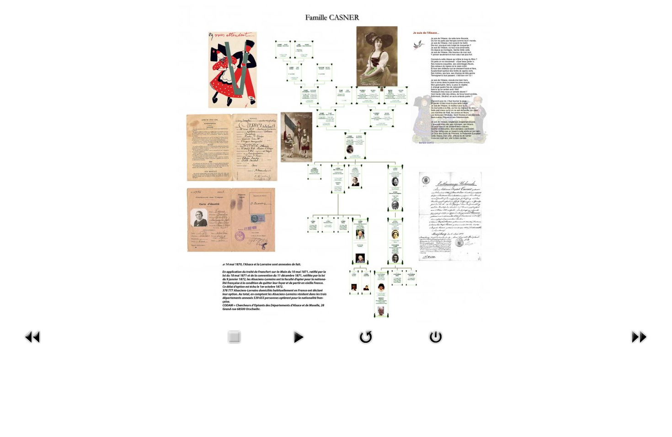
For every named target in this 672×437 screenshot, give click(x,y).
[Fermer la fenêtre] (436, 345)
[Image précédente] (33, 345)
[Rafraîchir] (366, 345)
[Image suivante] (639, 345)
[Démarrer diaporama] (298, 345)
